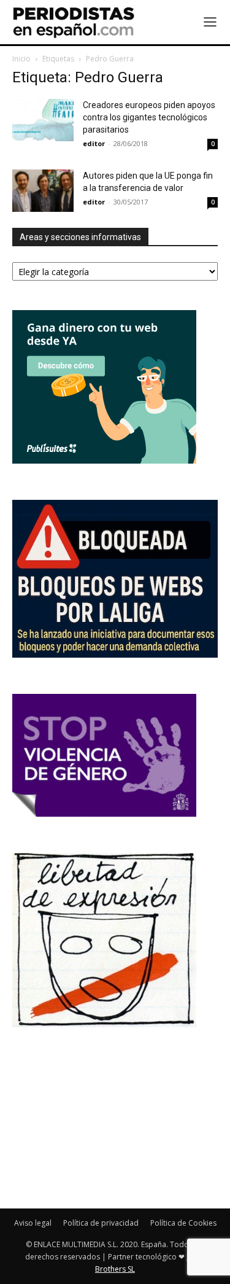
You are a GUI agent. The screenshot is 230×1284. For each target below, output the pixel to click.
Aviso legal (33, 1223)
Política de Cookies (183, 1223)
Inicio (21, 58)
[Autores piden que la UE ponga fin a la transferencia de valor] (43, 190)
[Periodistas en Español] (73, 22)
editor (94, 143)
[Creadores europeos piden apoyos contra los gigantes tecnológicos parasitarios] (43, 120)
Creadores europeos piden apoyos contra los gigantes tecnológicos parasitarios (149, 117)
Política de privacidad (101, 1223)
